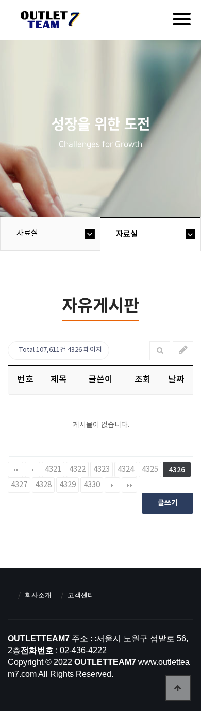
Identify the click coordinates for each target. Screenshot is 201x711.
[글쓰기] (183, 351)
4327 (19, 485)
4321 (53, 469)
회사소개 (38, 595)
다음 (112, 485)
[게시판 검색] (160, 351)
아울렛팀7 (48, 22)
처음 (15, 469)
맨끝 (129, 485)
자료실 (27, 233)
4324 (126, 469)
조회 (143, 380)
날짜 (176, 380)
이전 (32, 469)
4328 (43, 485)
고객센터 (81, 595)
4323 (101, 469)
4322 (77, 469)
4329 (67, 485)
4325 (150, 469)
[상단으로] (178, 688)
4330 (91, 485)
